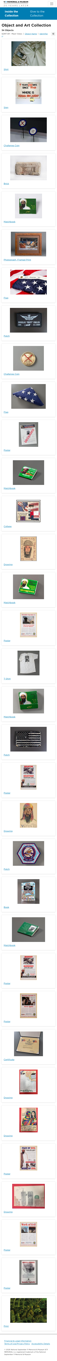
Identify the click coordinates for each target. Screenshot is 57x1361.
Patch (7, 336)
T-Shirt (7, 678)
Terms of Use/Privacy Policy (17, 1344)
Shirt (6, 69)
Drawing (8, 564)
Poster (7, 450)
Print (6, 1326)
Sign (6, 107)
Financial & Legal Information (17, 1341)
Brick (6, 183)
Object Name (31, 34)
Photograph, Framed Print (17, 260)
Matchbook (9, 221)
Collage (8, 526)
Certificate (9, 1059)
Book (6, 907)
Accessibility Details (40, 1344)
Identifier (44, 34)
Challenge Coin (11, 145)
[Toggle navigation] (51, 3)
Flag (6, 298)
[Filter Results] (53, 34)
